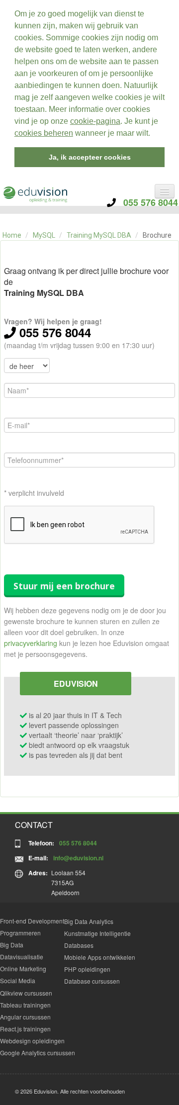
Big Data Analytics (88, 921)
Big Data (11, 944)
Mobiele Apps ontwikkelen (99, 957)
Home (11, 235)
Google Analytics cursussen (37, 1052)
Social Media (17, 980)
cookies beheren (43, 133)
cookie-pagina (95, 121)
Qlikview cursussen (26, 993)
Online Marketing (23, 968)
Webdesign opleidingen (32, 1040)
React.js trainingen (25, 1028)
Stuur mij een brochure (64, 586)
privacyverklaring (30, 643)
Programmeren (20, 932)
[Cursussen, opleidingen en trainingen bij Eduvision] (34, 194)
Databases (78, 945)
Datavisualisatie (21, 956)
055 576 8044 (147, 202)
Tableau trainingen (25, 1005)
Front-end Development (32, 921)
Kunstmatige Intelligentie (97, 933)
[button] (153, 134)
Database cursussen (92, 981)
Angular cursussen (25, 1017)
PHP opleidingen (87, 969)
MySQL (44, 235)
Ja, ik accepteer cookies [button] (90, 157)
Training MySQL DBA (99, 235)
